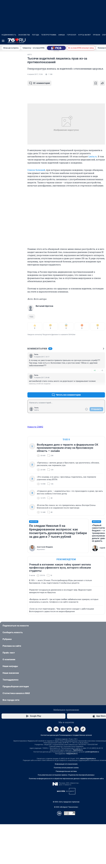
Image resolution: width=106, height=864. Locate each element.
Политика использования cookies (66, 768)
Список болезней (36, 170)
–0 (102, 370)
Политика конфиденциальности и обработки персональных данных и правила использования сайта (66, 779)
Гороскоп (71, 35)
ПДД (31, 317)
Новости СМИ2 (35, 426)
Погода (35, 35)
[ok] (62, 729)
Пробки (96, 35)
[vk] (56, 729)
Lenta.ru (93, 156)
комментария (41, 83)
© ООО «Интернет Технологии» (66, 807)
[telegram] (49, 729)
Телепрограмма (48, 35)
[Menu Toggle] (3, 40)
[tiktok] (83, 729)
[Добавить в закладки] (95, 83)
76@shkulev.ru (78, 750)
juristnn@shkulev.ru (92, 752)
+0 (95, 370)
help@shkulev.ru (72, 754)
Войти (36, 410)
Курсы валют (84, 35)
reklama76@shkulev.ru (88, 758)
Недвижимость (9, 35)
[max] (69, 729)
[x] (76, 729)
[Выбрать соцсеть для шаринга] (102, 83)
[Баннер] (56, 48)
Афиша (61, 35)
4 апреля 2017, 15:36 (35, 74)
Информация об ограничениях (66, 764)
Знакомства (24, 35)
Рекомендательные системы (66, 771)
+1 (95, 389)
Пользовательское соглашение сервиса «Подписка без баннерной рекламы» (66, 775)
